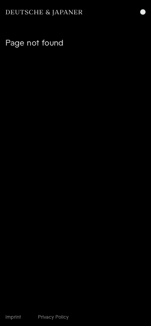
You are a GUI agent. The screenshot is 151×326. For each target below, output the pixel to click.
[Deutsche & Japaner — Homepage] (44, 13)
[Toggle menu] (143, 12)
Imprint (13, 317)
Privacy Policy (53, 317)
